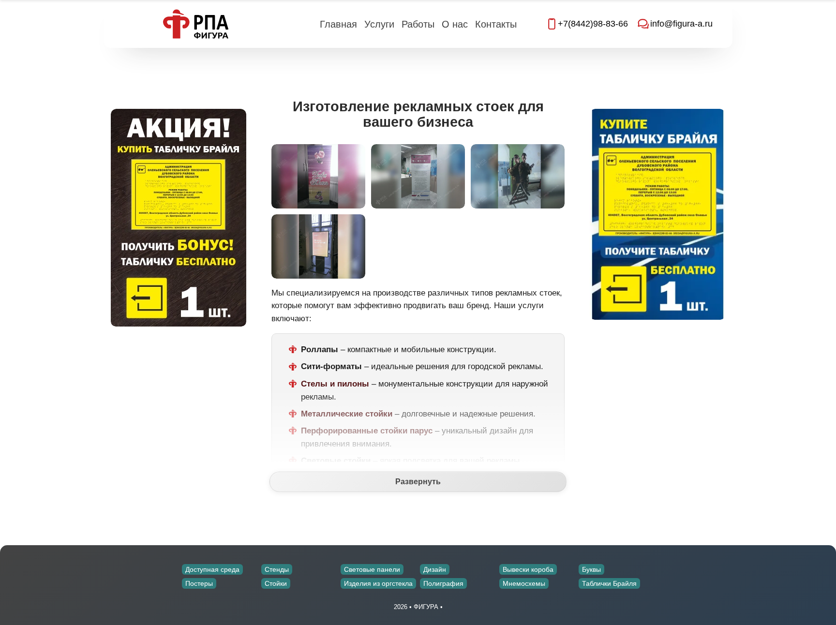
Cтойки (276, 583)
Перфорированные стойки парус (367, 430)
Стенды (277, 569)
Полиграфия (443, 583)
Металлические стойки (346, 413)
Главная (338, 24)
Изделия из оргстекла (378, 583)
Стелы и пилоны (335, 383)
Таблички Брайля (609, 583)
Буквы (591, 569)
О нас (455, 24)
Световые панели (372, 569)
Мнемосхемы (524, 583)
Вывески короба (528, 569)
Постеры (199, 583)
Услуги (379, 24)
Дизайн (434, 569)
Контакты (496, 24)
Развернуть (418, 481)
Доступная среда (212, 569)
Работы (418, 24)
